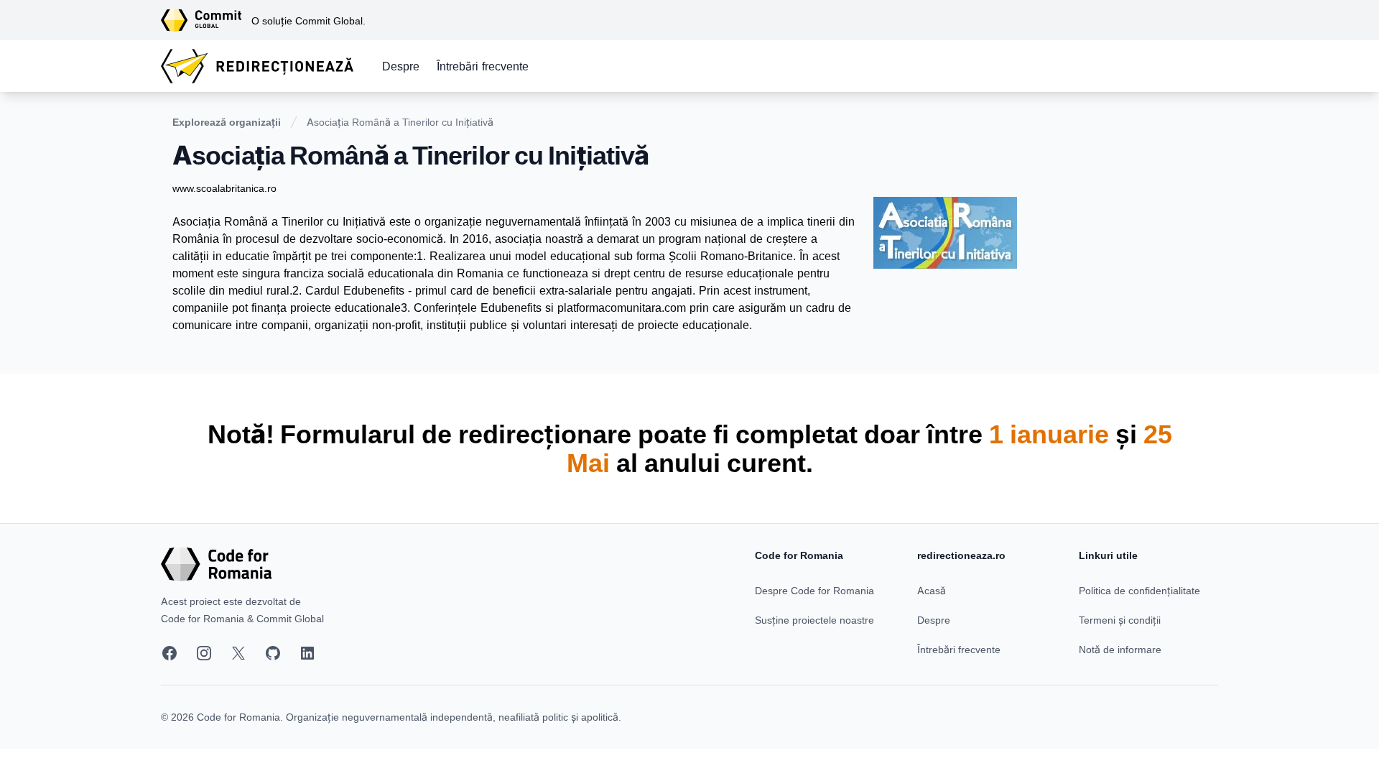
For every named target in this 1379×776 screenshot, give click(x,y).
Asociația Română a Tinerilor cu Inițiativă (400, 122)
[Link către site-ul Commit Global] (206, 20)
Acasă (931, 590)
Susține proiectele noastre (814, 620)
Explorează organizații (226, 122)
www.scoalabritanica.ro (224, 188)
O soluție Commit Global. (308, 20)
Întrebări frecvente (483, 66)
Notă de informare (1120, 649)
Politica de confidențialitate (1139, 590)
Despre (400, 66)
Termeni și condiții (1120, 620)
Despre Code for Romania (814, 590)
